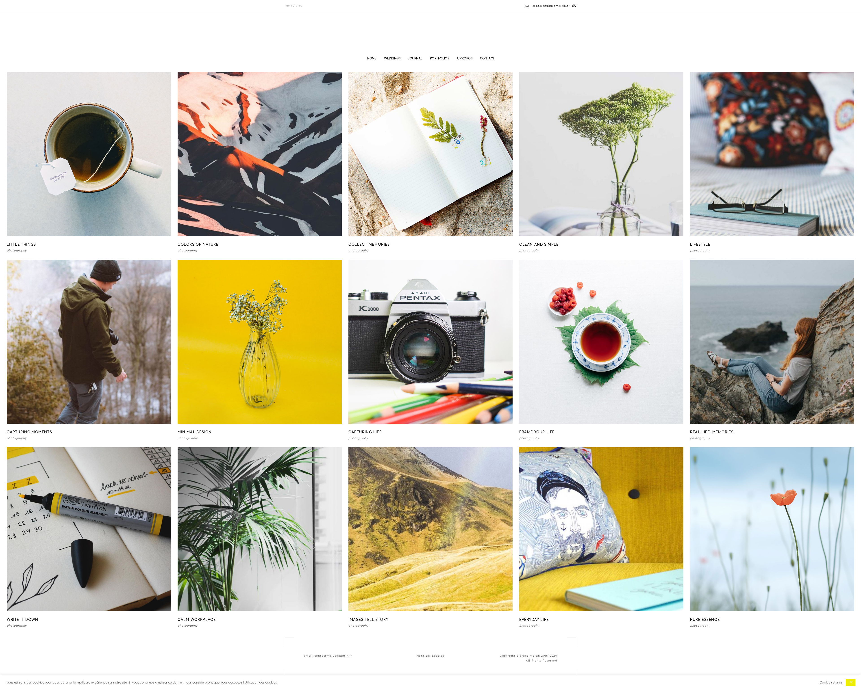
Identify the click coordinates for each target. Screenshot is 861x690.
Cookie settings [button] (831, 682)
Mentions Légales (431, 655)
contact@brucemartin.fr (333, 655)
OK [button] (850, 682)
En (574, 6)
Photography (17, 250)
